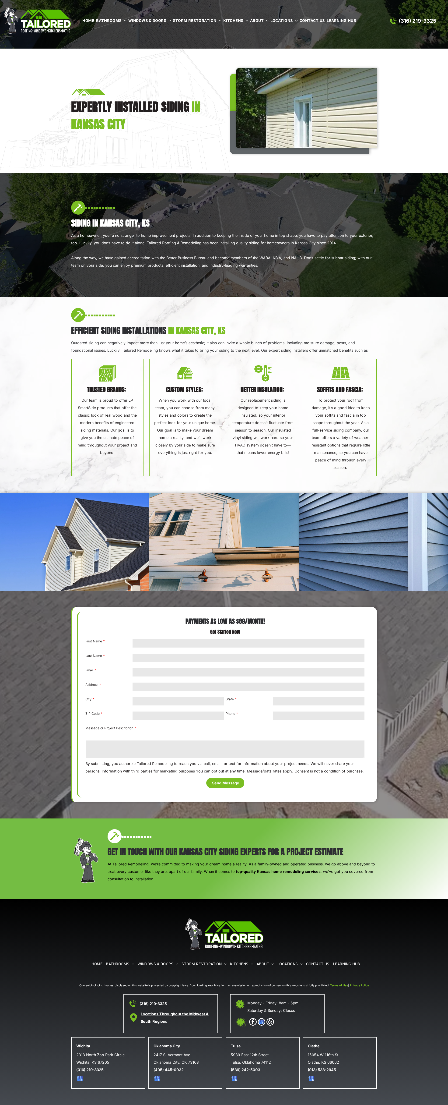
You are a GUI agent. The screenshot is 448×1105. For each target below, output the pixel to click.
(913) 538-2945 (322, 1069)
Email (89, 670)
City (88, 699)
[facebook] (253, 1022)
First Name (93, 641)
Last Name (93, 656)
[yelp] (270, 1022)
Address (91, 685)
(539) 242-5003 (245, 1069)
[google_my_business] (261, 1022)
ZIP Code (92, 713)
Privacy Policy (359, 985)
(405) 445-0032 (169, 1069)
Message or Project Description (109, 728)
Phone (230, 713)
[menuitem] (87, 20)
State (230, 699)
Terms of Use (339, 985)
